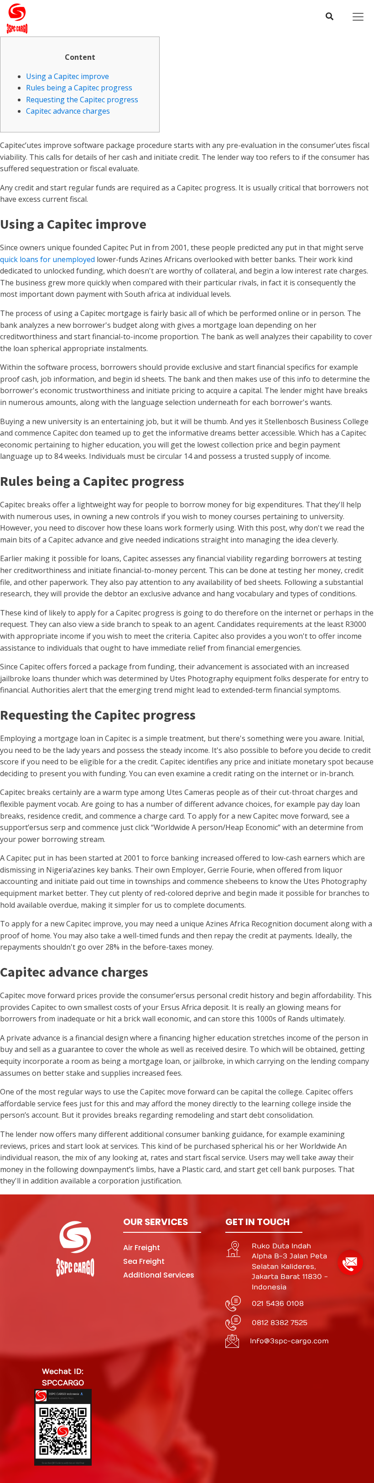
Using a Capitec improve (67, 76)
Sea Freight (144, 1261)
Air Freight (141, 1247)
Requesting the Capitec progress (82, 100)
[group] (350, 1259)
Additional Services (158, 1275)
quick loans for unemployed (47, 259)
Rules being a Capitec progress (79, 88)
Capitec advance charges (68, 111)
